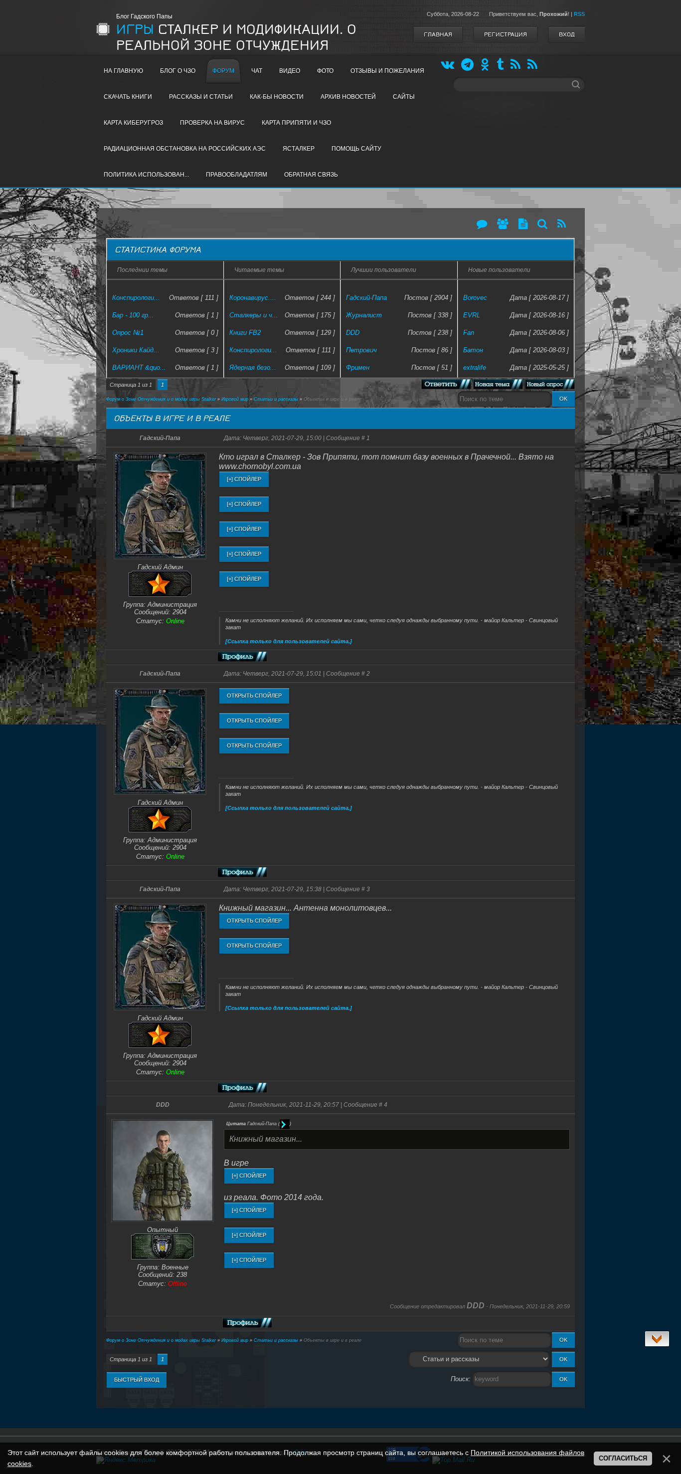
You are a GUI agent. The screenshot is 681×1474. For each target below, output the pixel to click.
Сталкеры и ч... (253, 315)
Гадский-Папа (366, 297)
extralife (474, 367)
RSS (579, 14)
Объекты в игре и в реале (332, 399)
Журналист (364, 315)
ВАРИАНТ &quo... (139, 367)
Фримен (357, 367)
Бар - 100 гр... (133, 315)
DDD (352, 332)
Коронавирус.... (252, 297)
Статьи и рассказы (276, 399)
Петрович (361, 350)
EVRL (471, 315)
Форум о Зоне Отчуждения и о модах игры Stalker (161, 399)
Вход (567, 34)
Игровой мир (234, 399)
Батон (473, 350)
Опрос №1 (128, 332)
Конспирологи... (136, 297)
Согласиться (623, 1458)
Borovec (475, 297)
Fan (468, 332)
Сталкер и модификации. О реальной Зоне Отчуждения (236, 37)
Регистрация (505, 34)
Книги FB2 (245, 332)
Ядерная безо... (252, 367)
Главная (438, 34)
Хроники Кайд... (136, 350)
